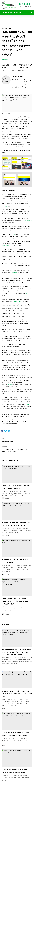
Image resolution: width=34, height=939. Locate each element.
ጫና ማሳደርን (28, 220)
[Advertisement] (17, 20)
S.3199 (13, 234)
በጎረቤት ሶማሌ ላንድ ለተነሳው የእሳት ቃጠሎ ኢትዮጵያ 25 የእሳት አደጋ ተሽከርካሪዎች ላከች (16, 450)
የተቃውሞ (14, 272)
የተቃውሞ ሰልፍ (17, 301)
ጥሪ (26, 293)
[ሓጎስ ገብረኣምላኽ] (6, 79)
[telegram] (9, 431)
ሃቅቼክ (10, 13)
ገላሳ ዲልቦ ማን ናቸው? (7, 441)
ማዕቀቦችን (6, 246)
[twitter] (5, 431)
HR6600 (4, 207)
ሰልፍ (11, 283)
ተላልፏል (10, 384)
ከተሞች (5, 13)
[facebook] (2, 431)
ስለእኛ (21, 13)
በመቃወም (26, 268)
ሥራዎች (15, 13)
